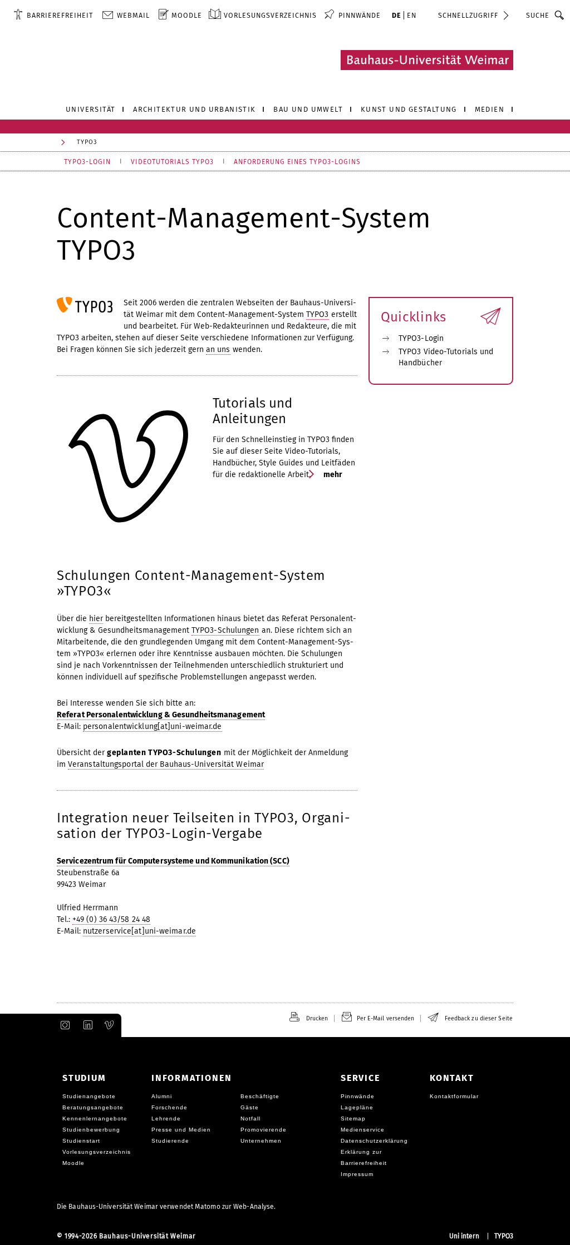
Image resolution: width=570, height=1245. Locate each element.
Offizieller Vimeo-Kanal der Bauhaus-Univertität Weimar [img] (109, 1025)
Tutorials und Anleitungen (252, 410)
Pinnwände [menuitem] (359, 15)
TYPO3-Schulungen (225, 630)
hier (96, 618)
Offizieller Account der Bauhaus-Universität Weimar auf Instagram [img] (63, 1025)
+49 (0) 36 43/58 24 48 (111, 919)
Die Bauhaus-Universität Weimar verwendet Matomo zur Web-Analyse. (166, 1207)
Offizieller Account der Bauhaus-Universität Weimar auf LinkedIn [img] (86, 1025)
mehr (332, 474)
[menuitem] (53, 15)
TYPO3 (317, 314)
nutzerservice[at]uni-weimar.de (139, 931)
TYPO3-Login (421, 338)
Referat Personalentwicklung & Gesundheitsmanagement (161, 715)
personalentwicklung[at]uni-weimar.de (152, 726)
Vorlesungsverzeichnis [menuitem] (270, 15)
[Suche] (560, 15)
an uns (218, 349)
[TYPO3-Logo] (84, 305)
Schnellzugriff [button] (468, 15)
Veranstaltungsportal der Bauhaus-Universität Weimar (166, 764)
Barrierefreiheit (60, 15)
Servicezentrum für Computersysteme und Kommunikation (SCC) (173, 861)
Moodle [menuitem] (186, 15)
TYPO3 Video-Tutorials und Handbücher (446, 357)
